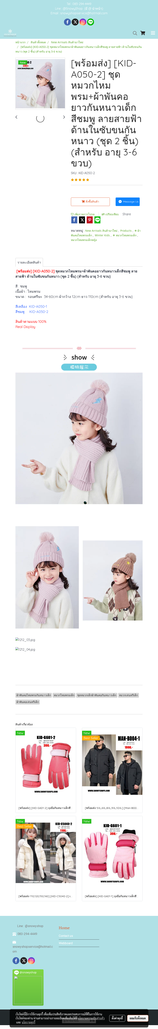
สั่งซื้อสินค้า (92, 201)
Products (126, 230)
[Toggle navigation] (153, 33)
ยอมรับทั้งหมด (138, 1018)
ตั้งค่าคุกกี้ (117, 1018)
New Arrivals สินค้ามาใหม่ (101, 230)
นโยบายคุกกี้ (28, 1022)
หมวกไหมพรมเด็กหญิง (84, 240)
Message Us (130, 201)
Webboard (66, 943)
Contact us (66, 936)
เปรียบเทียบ (111, 214)
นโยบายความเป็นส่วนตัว (91, 1018)
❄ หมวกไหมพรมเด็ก (125, 235)
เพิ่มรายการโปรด (84, 214)
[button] (134, 33)
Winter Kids (103, 235)
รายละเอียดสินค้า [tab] (29, 262)
